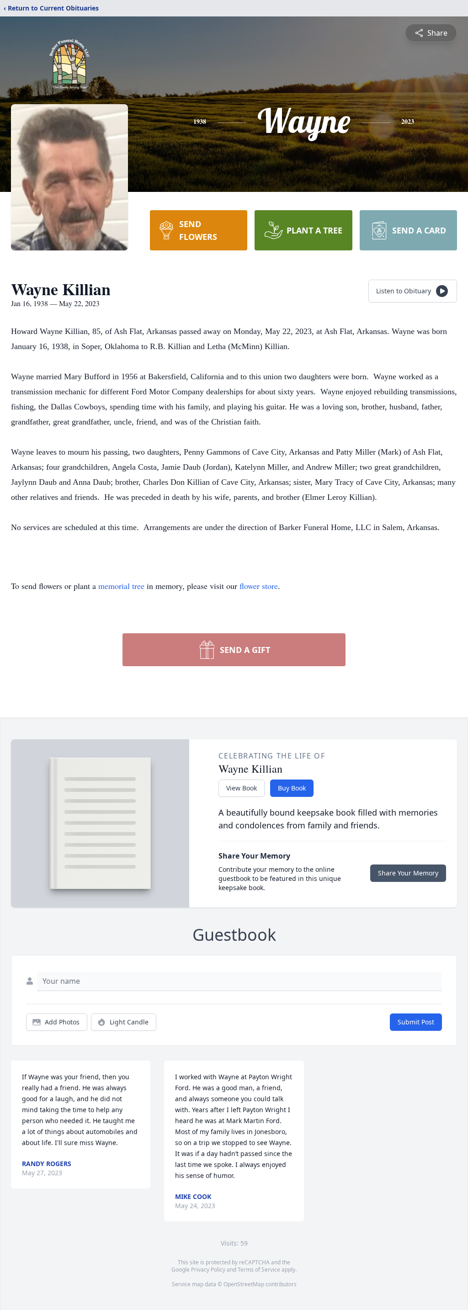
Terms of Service (259, 1269)
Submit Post (416, 1022)
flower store (258, 585)
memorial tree (121, 585)
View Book (241, 788)
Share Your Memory (408, 873)
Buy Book (292, 788)
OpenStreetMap (243, 1284)
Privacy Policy (208, 1269)
